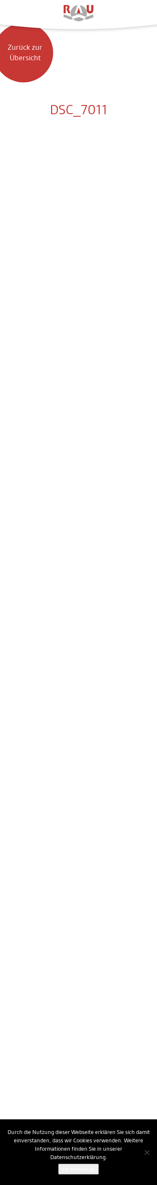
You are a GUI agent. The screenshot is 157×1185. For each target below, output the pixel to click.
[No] (146, 1152)
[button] (16, 12)
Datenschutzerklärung (78, 1157)
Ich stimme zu (78, 1169)
